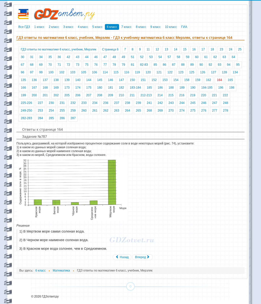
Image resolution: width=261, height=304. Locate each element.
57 (169, 57)
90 (201, 64)
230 (51, 103)
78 (114, 64)
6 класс (112, 26)
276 (203, 110)
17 (203, 49)
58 (178, 57)
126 (202, 72)
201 (45, 95)
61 (206, 57)
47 (105, 57)
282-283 (26, 118)
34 (41, 57)
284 (40, 118)
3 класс (68, 26)
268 (149, 110)
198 (231, 87)
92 (210, 64)
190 (192, 87)
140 (77, 80)
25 (240, 49)
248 (225, 103)
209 (110, 95)
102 (61, 72)
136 (34, 80)
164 (219, 80)
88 (183, 64)
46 (96, 57)
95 (238, 64)
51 (132, 57)
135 (23, 80)
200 (34, 95)
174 (77, 87)
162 (208, 80)
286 (62, 118)
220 (203, 95)
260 (84, 110)
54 (160, 57)
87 (173, 64)
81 (132, 64)
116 (126, 72)
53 (151, 57)
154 (175, 80)
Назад (124, 257)
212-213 (146, 95)
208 (99, 95)
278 (225, 110)
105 (83, 72)
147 (121, 80)
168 (45, 87)
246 (203, 103)
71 (59, 64)
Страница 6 (110, 49)
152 (154, 80)
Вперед (141, 257)
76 (96, 64)
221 (214, 95)
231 (62, 103)
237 (116, 103)
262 (105, 110)
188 (171, 87)
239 (138, 103)
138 (56, 80)
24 (230, 49)
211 (132, 95)
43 (77, 57)
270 (171, 110)
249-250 (26, 110)
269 (160, 110)
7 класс (126, 26)
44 (86, 57)
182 (121, 87)
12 (157, 49)
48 (114, 57)
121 (159, 72)
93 (219, 64)
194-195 (206, 87)
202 (56, 95)
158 (186, 80)
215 (170, 95)
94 (228, 64)
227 (40, 103)
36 (59, 57)
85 (155, 64)
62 (215, 57)
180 (99, 87)
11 (148, 49)
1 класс (39, 26)
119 (137, 72)
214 (160, 95)
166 (23, 87)
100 (50, 72)
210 (121, 95)
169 (56, 87)
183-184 (135, 87)
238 (127, 103)
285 (51, 118)
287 (73, 118)
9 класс (155, 26)
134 (235, 72)
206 (77, 95)
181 (110, 87)
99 (41, 72)
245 (192, 103)
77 (105, 64)
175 (88, 87)
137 (45, 80)
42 (68, 57)
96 (22, 72)
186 (160, 87)
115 (115, 72)
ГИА (184, 26)
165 (230, 80)
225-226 (26, 103)
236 (105, 103)
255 (62, 110)
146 (110, 80)
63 (224, 57)
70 (50, 64)
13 (166, 49)
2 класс (54, 26)
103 (72, 72)
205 (67, 95)
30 (22, 57)
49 (123, 57)
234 (94, 103)
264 (127, 110)
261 (94, 110)
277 (214, 110)
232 (73, 103)
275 (192, 110)
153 (165, 80)
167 (34, 87)
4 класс (83, 26)
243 (171, 103)
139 (67, 80)
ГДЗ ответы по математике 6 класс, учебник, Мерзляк (58, 49)
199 (23, 95)
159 (197, 80)
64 (233, 57)
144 (88, 80)
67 (22, 64)
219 (192, 95)
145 (99, 80)
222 (225, 95)
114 (105, 72)
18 (212, 49)
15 (184, 49)
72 (68, 64)
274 (182, 110)
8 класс (141, 26)
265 (138, 110)
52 (141, 57)
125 (191, 72)
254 (51, 110)
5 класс (97, 26)
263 (116, 110)
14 (175, 49)
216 (181, 95)
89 (192, 64)
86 (164, 64)
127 (213, 72)
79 (123, 64)
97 (31, 72)
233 (84, 103)
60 (197, 57)
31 (31, 57)
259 (73, 110)
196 (220, 87)
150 (132, 80)
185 (149, 87)
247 (214, 103)
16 (194, 49)
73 (77, 64)
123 (180, 72)
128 (224, 72)
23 (221, 49)
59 (187, 57)
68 (31, 64)
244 (182, 103)
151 (143, 80)
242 (160, 103)
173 (67, 87)
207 (88, 95)
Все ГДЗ (24, 26)
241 (149, 103)
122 (170, 72)
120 (148, 72)
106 (94, 72)
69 (41, 64)
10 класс (171, 26)
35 (50, 57)
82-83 (144, 64)
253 (40, 110)
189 (182, 87)
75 (86, 64)
